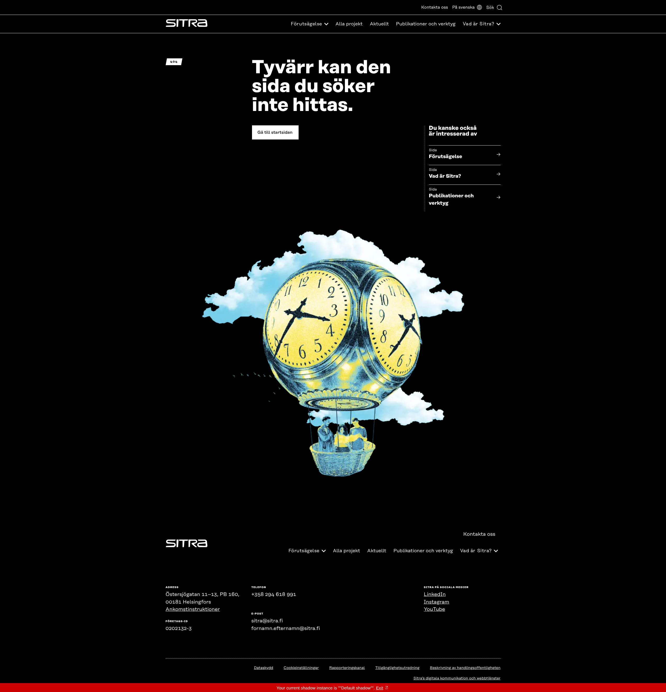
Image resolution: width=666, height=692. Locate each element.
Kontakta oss (434, 7)
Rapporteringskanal (347, 668)
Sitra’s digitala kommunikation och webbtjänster (457, 678)
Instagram (436, 602)
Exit (379, 688)
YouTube (434, 609)
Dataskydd (263, 668)
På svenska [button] (463, 7)
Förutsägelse (445, 156)
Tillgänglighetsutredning (397, 668)
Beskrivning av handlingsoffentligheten (465, 668)
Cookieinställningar (301, 668)
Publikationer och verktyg (426, 24)
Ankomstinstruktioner (193, 609)
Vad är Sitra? (445, 176)
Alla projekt (349, 24)
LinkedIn (435, 594)
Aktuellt (379, 24)
